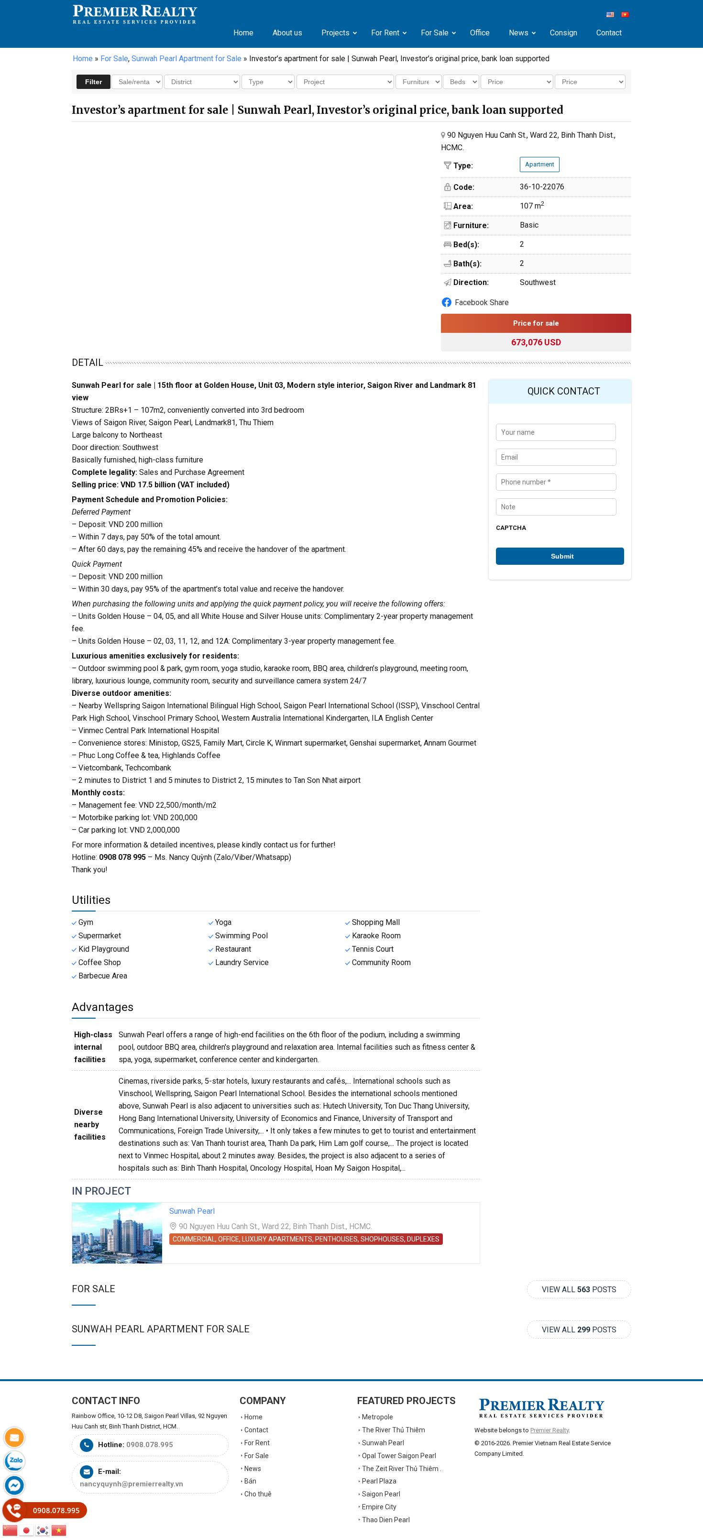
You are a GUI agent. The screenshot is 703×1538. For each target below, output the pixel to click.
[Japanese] (27, 1529)
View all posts (579, 1289)
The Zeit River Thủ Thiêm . (401, 1468)
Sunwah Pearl (192, 1211)
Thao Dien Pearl (386, 1520)
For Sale (93, 1289)
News (252, 1468)
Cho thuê (258, 1494)
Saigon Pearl (381, 1494)
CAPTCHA (511, 527)
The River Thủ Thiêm (393, 1430)
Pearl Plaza (379, 1481)
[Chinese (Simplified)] (10, 1529)
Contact (256, 1430)
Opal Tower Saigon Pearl (399, 1456)
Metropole (377, 1417)
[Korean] (43, 1529)
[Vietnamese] (59, 1529)
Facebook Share (482, 302)
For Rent (257, 1443)
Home (83, 58)
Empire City (379, 1507)
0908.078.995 (149, 1444)
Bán (250, 1481)
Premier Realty (135, 14)
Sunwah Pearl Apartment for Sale (161, 1329)
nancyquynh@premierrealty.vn (131, 1484)
